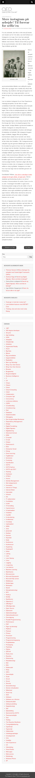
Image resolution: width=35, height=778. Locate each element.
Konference (9, 542)
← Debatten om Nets (9, 247)
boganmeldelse (10, 358)
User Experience (6, 16)
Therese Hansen (11, 270)
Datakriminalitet (10, 414)
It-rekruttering (10, 517)
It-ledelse (9, 512)
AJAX (7, 337)
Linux (7, 560)
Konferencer (10, 544)
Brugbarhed (9, 371)
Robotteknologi (10, 660)
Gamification (10, 462)
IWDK (7, 526)
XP (7, 761)
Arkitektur (9, 344)
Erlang (8, 451)
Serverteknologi (11, 685)
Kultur (8, 551)
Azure (8, 348)
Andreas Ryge (10, 277)
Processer (9, 635)
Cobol (8, 392)
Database (9, 412)
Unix (7, 738)
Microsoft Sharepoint (12, 576)
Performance (10, 622)
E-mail (8, 440)
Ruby (7, 669)
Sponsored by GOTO (12, 713)
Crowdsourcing (10, 408)
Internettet (9, 492)
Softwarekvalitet (11, 701)
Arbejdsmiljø (10, 342)
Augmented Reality (12, 346)
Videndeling (9, 747)
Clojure (8, 385)
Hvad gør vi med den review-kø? (16, 302)
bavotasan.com (26, 776)
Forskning (9, 460)
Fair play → (28, 247)
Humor (8, 478)
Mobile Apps (9, 583)
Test (7, 717)
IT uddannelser (10, 499)
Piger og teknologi (11, 626)
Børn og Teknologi (11, 362)
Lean (7, 556)
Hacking (8, 471)
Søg (3, 254)
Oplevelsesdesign (11, 613)
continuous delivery (12, 401)
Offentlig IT (9, 603)
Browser (8, 369)
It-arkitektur (9, 501)
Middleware (9, 581)
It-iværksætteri (10, 510)
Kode (7, 540)
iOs (7, 496)
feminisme (9, 458)
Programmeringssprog (13, 640)
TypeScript (9, 726)
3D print (8, 333)
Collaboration (10, 394)
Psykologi (9, 647)
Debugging (9, 417)
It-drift (8, 503)
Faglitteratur (9, 456)
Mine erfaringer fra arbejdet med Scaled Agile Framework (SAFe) (17, 272)
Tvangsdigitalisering (12, 724)
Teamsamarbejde (11, 715)
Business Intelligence (12, 376)
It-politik (8, 515)
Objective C (9, 601)
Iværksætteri (10, 524)
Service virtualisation (12, 688)
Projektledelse (10, 642)
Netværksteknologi (11, 590)
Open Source (10, 608)
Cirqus (8, 383)
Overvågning (10, 617)
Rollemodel (9, 667)
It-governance (10, 508)
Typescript (9, 729)
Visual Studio (10, 749)
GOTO (8, 465)
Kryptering (9, 547)
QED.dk (8, 651)
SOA (7, 695)
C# (7, 380)
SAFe (7, 672)
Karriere (8, 535)
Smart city (9, 692)
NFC (7, 592)
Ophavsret (9, 610)
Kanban (8, 533)
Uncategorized (10, 736)
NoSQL (8, 597)
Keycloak (8, 537)
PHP (7, 624)
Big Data (8, 351)
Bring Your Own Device (13, 364)
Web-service (10, 754)
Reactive (8, 656)
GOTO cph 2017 (11, 469)
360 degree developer (13, 330)
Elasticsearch (10, 444)
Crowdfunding (10, 405)
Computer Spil (10, 396)
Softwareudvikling (11, 704)
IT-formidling (10, 506)
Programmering (11, 638)
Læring (8, 553)
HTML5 (8, 476)
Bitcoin (8, 353)
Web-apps (9, 751)
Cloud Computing (11, 389)
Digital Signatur (10, 428)
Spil (7, 708)
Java (7, 528)
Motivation (9, 585)
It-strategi (9, 522)
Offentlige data (10, 606)
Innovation (9, 485)
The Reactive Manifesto (13, 722)
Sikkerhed (9, 690)
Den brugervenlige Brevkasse (15, 419)
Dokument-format (11, 433)
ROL (7, 665)
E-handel (8, 437)
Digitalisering (10, 430)
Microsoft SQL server (12, 578)
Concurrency (10, 399)
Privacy (8, 633)
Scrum (8, 679)
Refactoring (9, 658)
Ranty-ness (9, 654)
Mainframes (9, 572)
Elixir (7, 446)
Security (8, 683)
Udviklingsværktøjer (12, 733)
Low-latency (9, 567)
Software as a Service (12, 699)
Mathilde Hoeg (7, 28)
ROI (7, 663)
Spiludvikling (10, 711)
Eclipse (8, 442)
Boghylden (9, 360)
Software (8, 697)
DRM (7, 435)
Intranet (8, 494)
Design (8, 424)
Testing (8, 720)
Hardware (9, 474)
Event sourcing (10, 453)
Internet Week (10, 490)
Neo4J (8, 588)
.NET (7, 328)
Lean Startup (10, 558)
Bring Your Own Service (13, 367)
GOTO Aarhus (10, 467)
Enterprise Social (11, 449)
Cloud (8, 387)
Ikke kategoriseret (11, 483)
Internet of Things (11, 487)
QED (7, 9)
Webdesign (9, 756)
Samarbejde (9, 674)
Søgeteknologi (10, 706)
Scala (7, 676)
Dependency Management (14, 421)
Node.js (8, 594)
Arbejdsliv (9, 339)
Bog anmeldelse (11, 355)
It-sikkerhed (9, 519)
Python (8, 649)
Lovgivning (9, 565)
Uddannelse (9, 731)
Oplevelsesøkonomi (12, 615)
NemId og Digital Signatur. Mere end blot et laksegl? (17, 284)
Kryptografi (9, 549)
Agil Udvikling (10, 335)
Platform (8, 628)
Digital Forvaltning (11, 426)
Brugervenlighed (11, 373)
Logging (8, 562)
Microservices (10, 574)
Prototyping (9, 644)
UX (7, 745)
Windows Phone (11, 758)
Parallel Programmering (13, 619)
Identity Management (12, 481)
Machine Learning (11, 569)
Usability (8, 740)
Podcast (8, 631)
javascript (9, 531)
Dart (7, 410)
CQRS (8, 403)
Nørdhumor (9, 599)
